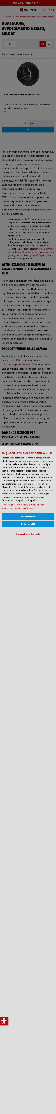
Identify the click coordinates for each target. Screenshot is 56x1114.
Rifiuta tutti (28, 524)
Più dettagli (7, 505)
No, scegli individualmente (28, 534)
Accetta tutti (28, 516)
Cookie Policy (37, 505)
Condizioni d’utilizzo (24, 508)
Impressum (7, 508)
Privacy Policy (22, 505)
